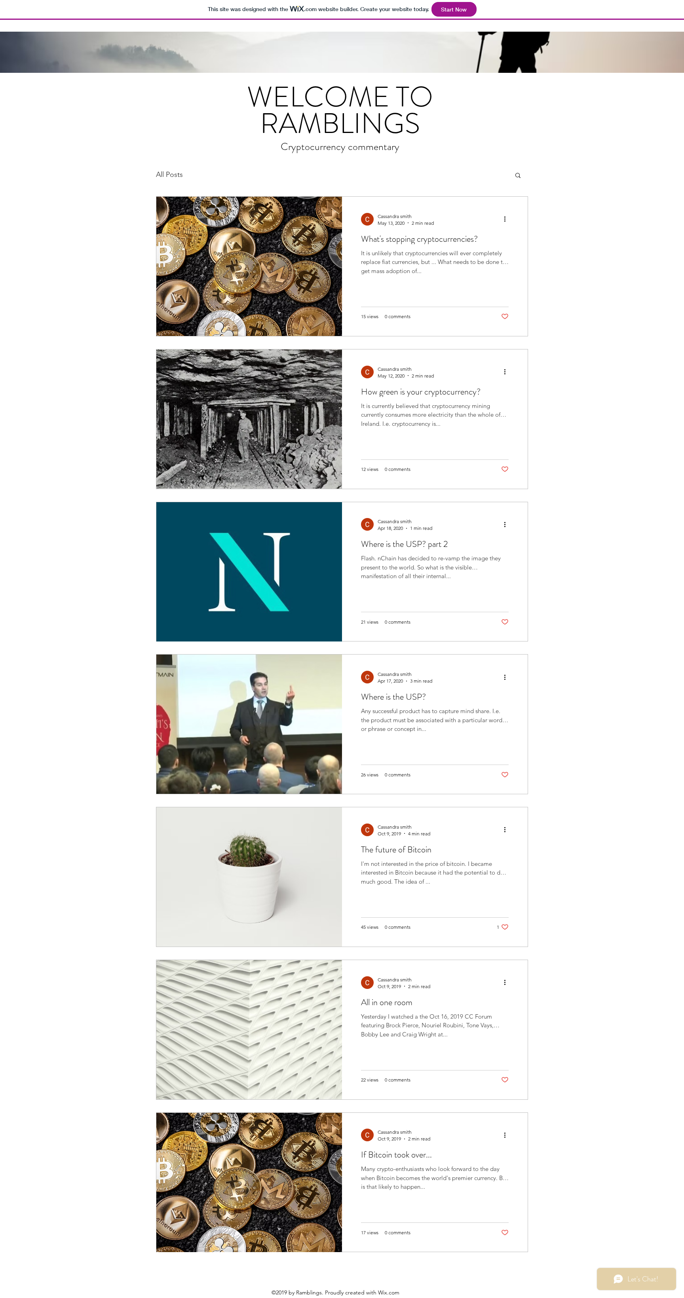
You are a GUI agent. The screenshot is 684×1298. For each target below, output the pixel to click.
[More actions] (507, 219)
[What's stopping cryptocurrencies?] (249, 266)
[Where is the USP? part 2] (249, 571)
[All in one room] (249, 1029)
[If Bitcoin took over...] (249, 1182)
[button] (518, 176)
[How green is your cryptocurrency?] (249, 419)
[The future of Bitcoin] (249, 877)
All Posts (169, 174)
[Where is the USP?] (249, 724)
